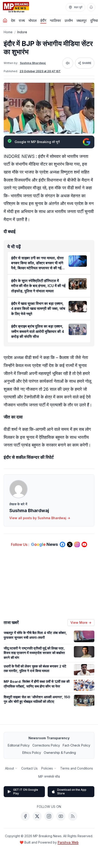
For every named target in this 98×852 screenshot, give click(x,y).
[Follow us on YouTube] (84, 544)
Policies (47, 768)
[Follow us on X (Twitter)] (69, 544)
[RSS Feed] (72, 816)
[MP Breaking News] (16, 7)
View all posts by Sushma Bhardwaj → (39, 518)
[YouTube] (60, 816)
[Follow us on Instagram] (77, 544)
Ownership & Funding (60, 752)
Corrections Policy (46, 745)
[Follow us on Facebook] (62, 544)
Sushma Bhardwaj (33, 63)
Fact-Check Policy (76, 745)
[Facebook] (25, 816)
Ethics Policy (31, 752)
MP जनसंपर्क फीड (49, 776)
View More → (80, 622)
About (9, 768)
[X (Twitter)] (37, 816)
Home (8, 32)
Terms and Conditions (76, 768)
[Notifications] (91, 7)
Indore (22, 32)
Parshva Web (68, 842)
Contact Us (29, 768)
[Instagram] (49, 816)
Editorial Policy (19, 745)
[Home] (5, 20)
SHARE (86, 63)
